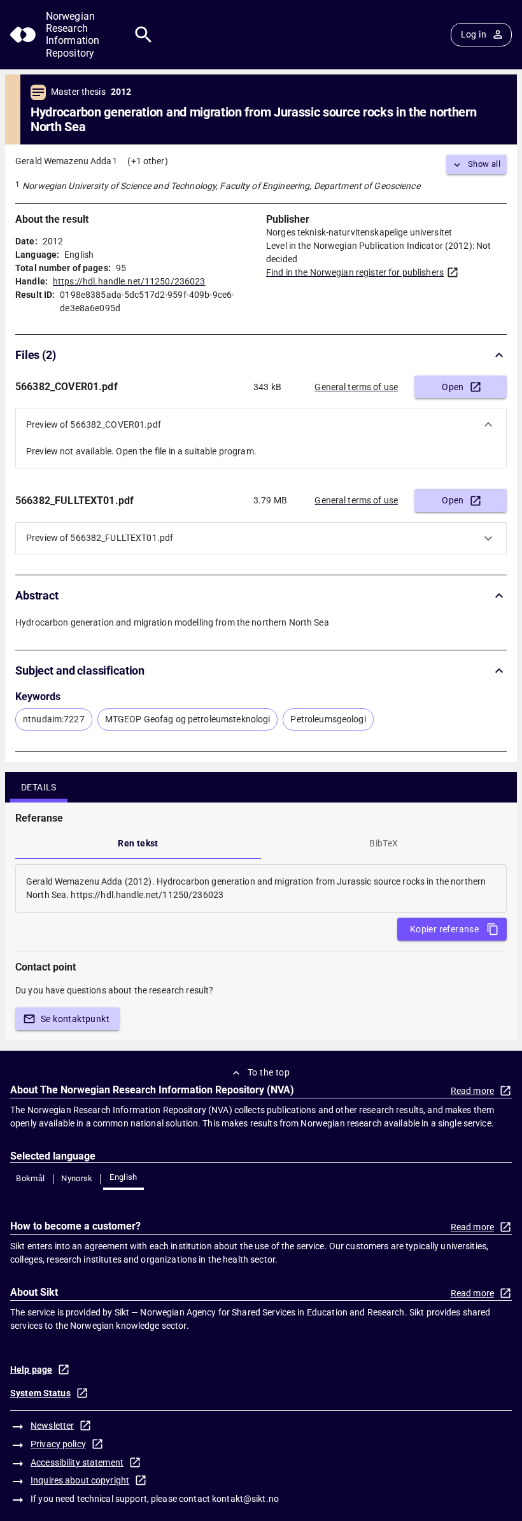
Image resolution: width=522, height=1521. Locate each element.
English (123, 1177)
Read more (472, 1091)
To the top (269, 1072)
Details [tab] (39, 787)
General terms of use (356, 387)
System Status (40, 1393)
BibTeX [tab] (383, 843)
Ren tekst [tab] (138, 843)
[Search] (143, 34)
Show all (484, 164)
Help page (31, 1369)
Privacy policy (58, 1444)
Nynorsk (77, 1178)
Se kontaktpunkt (75, 1019)
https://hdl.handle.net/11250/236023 (129, 281)
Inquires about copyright (80, 1480)
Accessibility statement (77, 1462)
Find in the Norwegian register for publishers (355, 272)
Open (453, 387)
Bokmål (30, 1178)
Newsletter (52, 1425)
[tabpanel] (261, 888)
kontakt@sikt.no (245, 1499)
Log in (473, 34)
